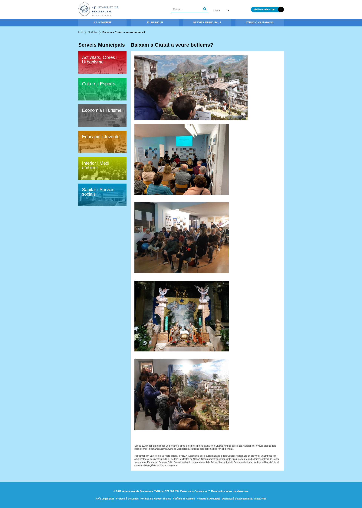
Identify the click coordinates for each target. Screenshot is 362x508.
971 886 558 (172, 491)
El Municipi (155, 22)
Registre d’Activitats (208, 498)
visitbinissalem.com (264, 9)
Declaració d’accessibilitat (237, 498)
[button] (204, 9)
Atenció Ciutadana (260, 22)
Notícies (92, 32)
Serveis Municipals (207, 22)
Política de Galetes (184, 498)
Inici (80, 32)
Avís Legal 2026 (105, 498)
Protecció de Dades (127, 498)
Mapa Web (260, 498)
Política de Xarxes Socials (155, 498)
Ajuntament (102, 22)
